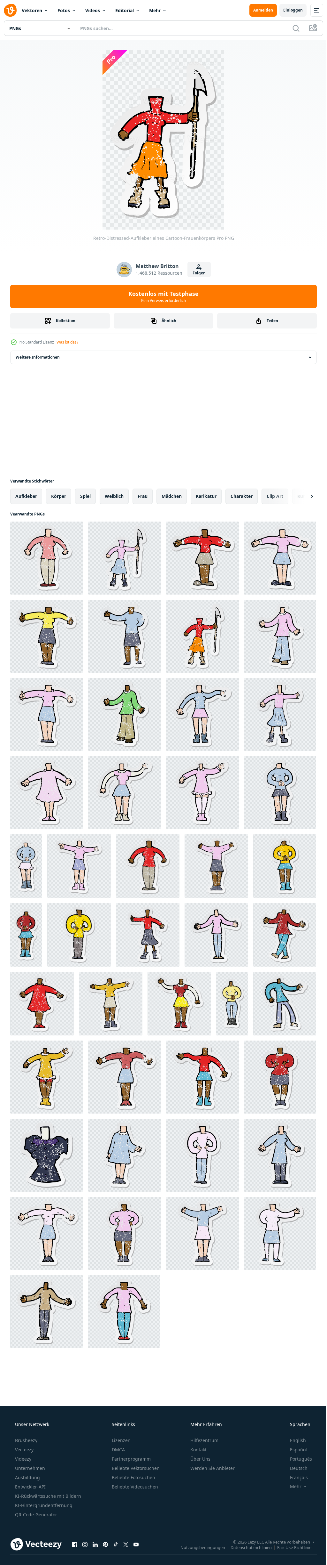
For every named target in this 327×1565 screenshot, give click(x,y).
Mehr (155, 10)
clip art (275, 496)
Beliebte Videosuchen (134, 1487)
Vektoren (32, 10)
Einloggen (288, 10)
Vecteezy (23, 1450)
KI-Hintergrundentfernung (43, 1505)
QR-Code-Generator (35, 1515)
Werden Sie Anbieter (212, 1468)
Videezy (22, 1459)
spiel (85, 496)
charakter (242, 496)
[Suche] (291, 28)
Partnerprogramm (130, 1459)
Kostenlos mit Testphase (161, 296)
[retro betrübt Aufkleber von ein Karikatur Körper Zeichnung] (124, 1155)
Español (294, 1450)
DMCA (117, 1450)
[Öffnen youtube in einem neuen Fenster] (136, 1544)
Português (297, 1459)
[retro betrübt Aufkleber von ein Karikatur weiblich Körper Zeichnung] (46, 558)
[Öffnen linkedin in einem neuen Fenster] (95, 1544)
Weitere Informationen (38, 357)
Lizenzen (120, 1440)
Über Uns (200, 1459)
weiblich (114, 496)
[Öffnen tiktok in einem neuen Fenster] (115, 1544)
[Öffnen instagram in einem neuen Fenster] (84, 1544)
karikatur (206, 496)
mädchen (172, 496)
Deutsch (294, 1468)
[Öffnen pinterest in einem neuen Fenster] (105, 1544)
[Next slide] (302, 496)
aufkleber (26, 496)
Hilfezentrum (204, 1440)
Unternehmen (29, 1468)
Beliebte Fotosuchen (133, 1477)
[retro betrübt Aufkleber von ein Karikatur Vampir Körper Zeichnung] (46, 1155)
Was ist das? (67, 342)
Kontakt (198, 1450)
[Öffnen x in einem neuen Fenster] (125, 1544)
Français (295, 1477)
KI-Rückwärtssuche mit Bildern (47, 1496)
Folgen (196, 273)
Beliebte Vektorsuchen (135, 1468)
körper (58, 496)
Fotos (63, 10)
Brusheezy (25, 1440)
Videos (92, 10)
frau (143, 496)
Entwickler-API (29, 1487)
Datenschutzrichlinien (246, 1547)
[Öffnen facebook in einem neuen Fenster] (74, 1544)
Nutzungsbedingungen (198, 1547)
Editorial (124, 10)
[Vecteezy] (10, 10)
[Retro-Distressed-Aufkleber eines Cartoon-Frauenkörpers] (202, 558)
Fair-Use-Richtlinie (289, 1547)
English (294, 1440)
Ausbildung (26, 1477)
